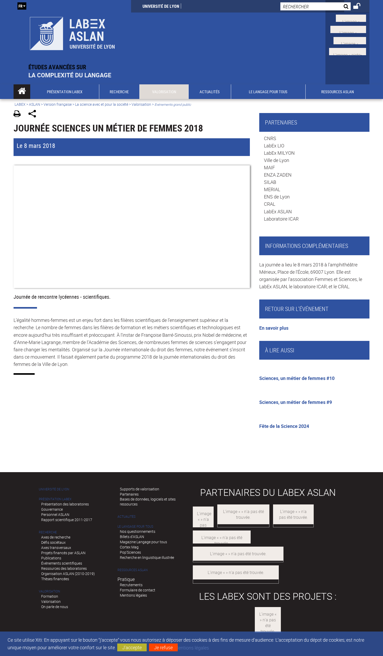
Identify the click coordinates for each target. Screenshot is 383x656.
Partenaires (129, 494)
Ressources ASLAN (133, 570)
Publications (51, 557)
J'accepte (132, 647)
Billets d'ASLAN (132, 536)
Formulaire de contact (137, 590)
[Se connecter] (360, 6)
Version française (58, 104)
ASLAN (34, 104)
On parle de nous (54, 606)
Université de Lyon (161, 6)
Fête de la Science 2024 (284, 426)
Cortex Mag (129, 547)
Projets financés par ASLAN (63, 552)
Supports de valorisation (139, 488)
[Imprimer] (19, 114)
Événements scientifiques (61, 563)
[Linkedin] (349, 40)
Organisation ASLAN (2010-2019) (68, 573)
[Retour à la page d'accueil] (72, 31)
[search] (315, 6)
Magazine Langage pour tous (143, 541)
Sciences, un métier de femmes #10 (297, 378)
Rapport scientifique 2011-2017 (66, 519)
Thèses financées (55, 578)
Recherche (48, 532)
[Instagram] (347, 51)
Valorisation (141, 104)
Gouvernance (52, 509)
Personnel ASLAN (55, 514)
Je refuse (163, 647)
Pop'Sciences (130, 552)
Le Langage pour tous (135, 526)
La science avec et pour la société (101, 104)
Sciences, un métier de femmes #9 (295, 402)
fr (20, 6)
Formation (49, 596)
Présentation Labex (55, 499)
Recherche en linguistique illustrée (147, 557)
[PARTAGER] (34, 114)
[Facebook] (348, 29)
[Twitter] (351, 18)
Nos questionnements (137, 531)
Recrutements (131, 584)
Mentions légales (133, 595)
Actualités (126, 516)
